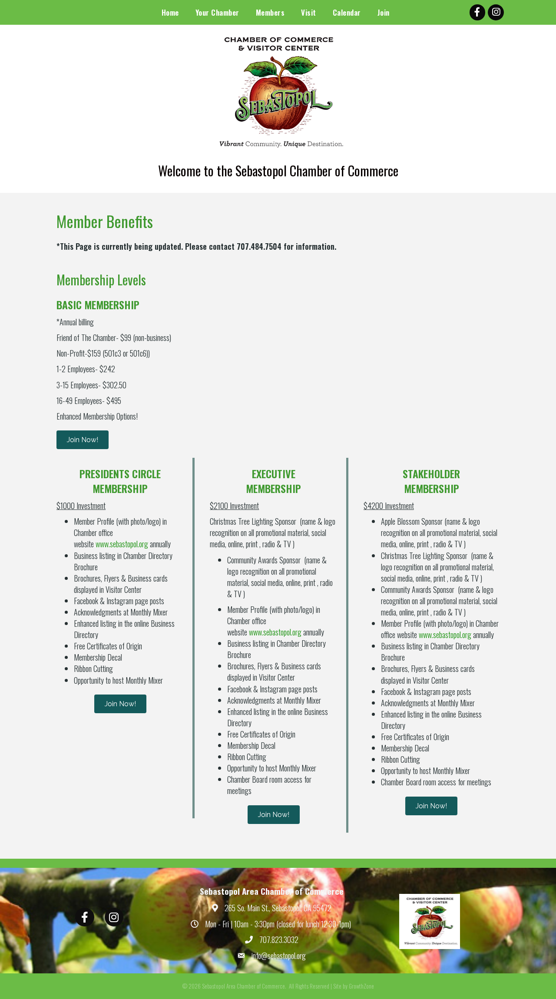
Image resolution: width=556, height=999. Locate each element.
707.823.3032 (278, 939)
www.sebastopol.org (122, 543)
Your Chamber (217, 12)
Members (270, 12)
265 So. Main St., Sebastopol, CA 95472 (278, 907)
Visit (308, 12)
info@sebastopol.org (279, 955)
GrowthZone (361, 986)
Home (170, 12)
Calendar (347, 12)
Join (383, 12)
